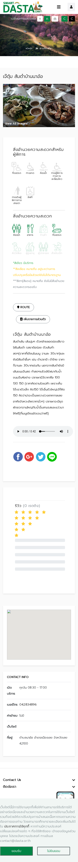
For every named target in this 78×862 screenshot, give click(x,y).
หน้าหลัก (29, 48)
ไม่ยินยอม (53, 851)
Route (24, 307)
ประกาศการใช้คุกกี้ (16, 826)
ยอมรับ (16, 851)
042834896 (28, 704)
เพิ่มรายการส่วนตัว (34, 319)
